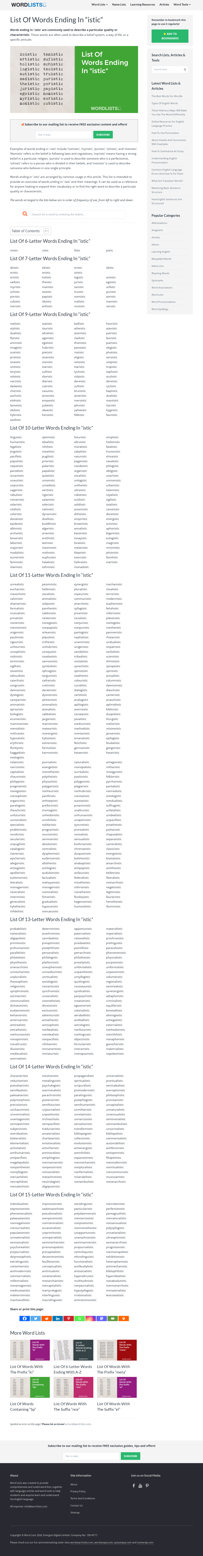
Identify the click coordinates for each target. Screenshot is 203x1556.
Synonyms (157, 280)
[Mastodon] (101, 1318)
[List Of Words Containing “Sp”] (30, 1387)
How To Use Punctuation (165, 133)
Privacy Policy (78, 1491)
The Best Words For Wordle (167, 96)
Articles (164, 4)
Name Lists (119, 4)
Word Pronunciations (164, 302)
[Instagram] (90, 1318)
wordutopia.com (103, 1542)
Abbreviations (159, 223)
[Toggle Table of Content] (44, 230)
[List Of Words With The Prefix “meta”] (117, 1350)
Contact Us (76, 1505)
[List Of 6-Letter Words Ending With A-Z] (73, 1350)
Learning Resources (142, 4)
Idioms (155, 244)
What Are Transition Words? (167, 180)
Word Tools (181, 4)
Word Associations (162, 287)
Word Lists (98, 4)
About (73, 1484)
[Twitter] (35, 1318)
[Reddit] (46, 1318)
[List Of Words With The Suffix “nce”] (73, 1387)
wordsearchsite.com (81, 1542)
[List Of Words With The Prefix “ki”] (30, 1350)
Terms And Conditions (82, 1498)
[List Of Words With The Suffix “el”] (117, 1387)
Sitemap (75, 1512)
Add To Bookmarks (170, 36)
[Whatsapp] (79, 1318)
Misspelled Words (161, 258)
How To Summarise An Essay (168, 151)
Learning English (161, 251)
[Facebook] (24, 1318)
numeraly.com (145, 1542)
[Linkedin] (57, 1318)
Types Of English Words (165, 103)
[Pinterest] (68, 1318)
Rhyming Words (160, 273)
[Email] (112, 1318)
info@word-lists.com (35, 1506)
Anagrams (157, 230)
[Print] (123, 1318)
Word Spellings (160, 309)
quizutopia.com (123, 1542)
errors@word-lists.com (78, 1424)
